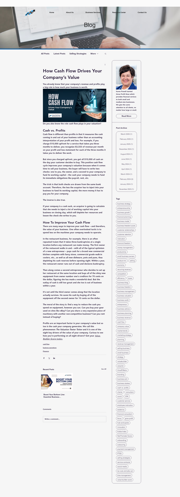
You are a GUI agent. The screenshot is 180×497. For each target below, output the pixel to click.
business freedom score (126, 226)
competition (121, 274)
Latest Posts (59, 53)
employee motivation (125, 405)
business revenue (124, 318)
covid (119, 396)
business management (125, 291)
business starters (123, 383)
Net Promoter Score (124, 436)
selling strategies (123, 458)
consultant (130, 392)
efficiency (121, 278)
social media (122, 467)
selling (132, 261)
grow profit (129, 418)
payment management (125, 449)
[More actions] (105, 64)
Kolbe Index (121, 431)
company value (123, 326)
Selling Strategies (77, 53)
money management (125, 247)
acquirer (120, 366)
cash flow (46, 344)
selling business (123, 348)
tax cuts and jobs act (125, 471)
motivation (121, 239)
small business (123, 353)
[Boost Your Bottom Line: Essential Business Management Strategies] (57, 382)
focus (119, 418)
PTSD (119, 453)
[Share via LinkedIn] (54, 358)
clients (119, 392)
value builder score (124, 480)
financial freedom (123, 243)
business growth (123, 212)
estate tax (120, 410)
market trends (122, 331)
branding (120, 375)
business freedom (124, 287)
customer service (123, 401)
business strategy (124, 204)
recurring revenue (124, 269)
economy (120, 265)
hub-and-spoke (123, 423)
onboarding (121, 440)
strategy (120, 357)
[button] (105, 53)
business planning (124, 313)
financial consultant (124, 414)
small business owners (125, 256)
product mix (121, 261)
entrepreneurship (123, 208)
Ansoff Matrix (122, 370)
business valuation (124, 296)
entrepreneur (122, 304)
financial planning (124, 217)
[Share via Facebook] (44, 358)
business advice (123, 309)
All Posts (45, 53)
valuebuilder (122, 361)
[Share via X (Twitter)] (49, 358)
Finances (46, 351)
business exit (122, 379)
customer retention (124, 234)
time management (124, 475)
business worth (123, 300)
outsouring (121, 445)
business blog (122, 283)
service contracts (123, 462)
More (93, 53)
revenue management (125, 344)
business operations (49, 348)
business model (123, 221)
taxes (130, 278)
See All (103, 369)
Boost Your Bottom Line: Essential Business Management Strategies (54, 395)
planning (120, 339)
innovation (121, 427)
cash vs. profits (123, 388)
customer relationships (125, 230)
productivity (121, 252)
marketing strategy (124, 335)
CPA (126, 396)
